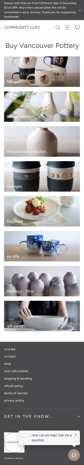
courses (9, 349)
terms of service (16, 393)
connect (10, 356)
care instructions (16, 371)
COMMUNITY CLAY (22, 27)
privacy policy (14, 400)
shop (7, 364)
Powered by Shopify (13, 458)
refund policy (13, 386)
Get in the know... (29, 416)
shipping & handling (18, 378)
